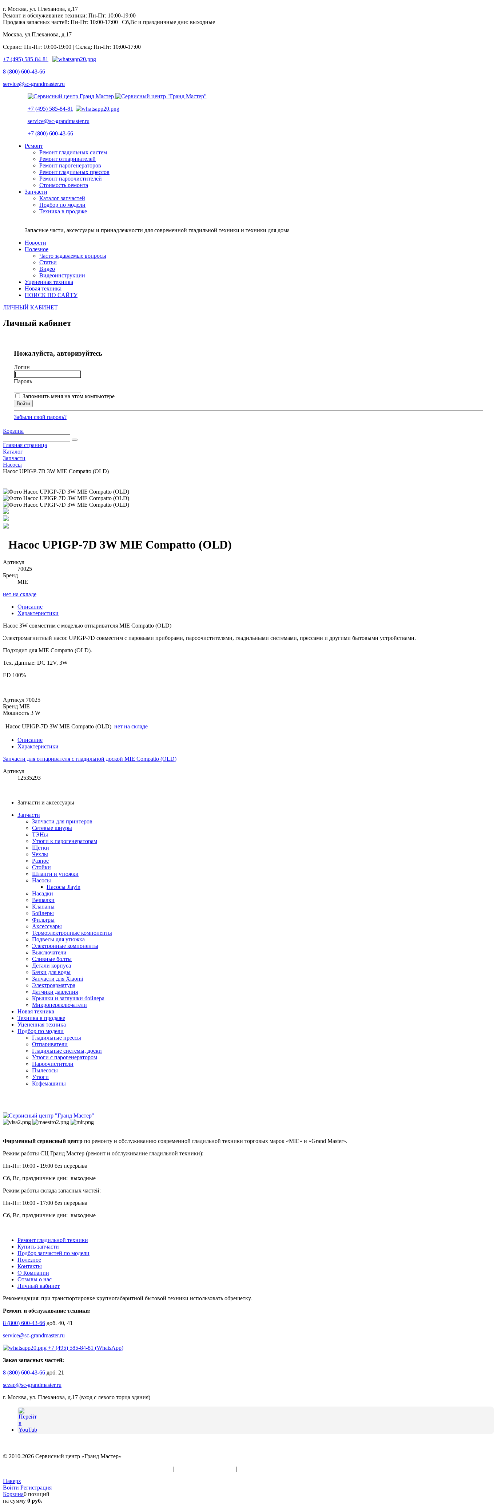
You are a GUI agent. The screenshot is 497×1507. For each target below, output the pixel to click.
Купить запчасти (38, 1246)
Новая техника (35, 1011)
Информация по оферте (205, 1469)
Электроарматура (53, 985)
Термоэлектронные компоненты (72, 933)
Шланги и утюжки (55, 874)
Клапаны (43, 906)
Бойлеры (43, 913)
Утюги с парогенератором (64, 1057)
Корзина (13, 431)
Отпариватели (50, 1044)
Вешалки (43, 900)
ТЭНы (40, 834)
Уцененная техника (41, 1024)
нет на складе (19, 594)
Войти (11, 1487)
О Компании (33, 1273)
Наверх (12, 1481)
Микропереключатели (59, 1005)
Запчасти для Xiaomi (57, 979)
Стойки (41, 867)
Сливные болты (52, 959)
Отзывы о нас (34, 1279)
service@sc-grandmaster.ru (34, 84)
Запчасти (28, 815)
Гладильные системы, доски (67, 1051)
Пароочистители (52, 1064)
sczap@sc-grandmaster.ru (32, 1385)
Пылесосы (45, 1070)
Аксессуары (47, 926)
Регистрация (36, 1487)
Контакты (29, 1266)
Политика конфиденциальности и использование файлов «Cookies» (87, 1469)
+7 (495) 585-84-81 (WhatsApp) (85, 1348)
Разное (40, 861)
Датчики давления (55, 992)
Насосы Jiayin (63, 887)
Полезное (29, 1260)
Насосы (41, 880)
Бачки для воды (51, 972)
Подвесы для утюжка (58, 939)
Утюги (40, 1077)
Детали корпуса (51, 965)
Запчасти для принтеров (62, 821)
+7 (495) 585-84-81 (25, 59)
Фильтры (43, 920)
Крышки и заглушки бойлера (68, 998)
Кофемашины (49, 1083)
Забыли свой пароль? (40, 417)
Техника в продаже (41, 1018)
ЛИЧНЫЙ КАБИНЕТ (30, 307)
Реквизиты (251, 1469)
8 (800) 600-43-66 (24, 71)
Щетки (40, 848)
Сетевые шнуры (52, 828)
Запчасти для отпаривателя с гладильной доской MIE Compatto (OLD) (89, 759)
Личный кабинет (38, 1286)
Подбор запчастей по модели (53, 1253)
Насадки (42, 893)
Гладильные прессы (56, 1038)
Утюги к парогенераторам (64, 841)
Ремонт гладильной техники (52, 1240)
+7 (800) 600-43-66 (50, 133)
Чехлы (40, 854)
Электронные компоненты (65, 946)
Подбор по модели (40, 1031)
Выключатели (49, 952)
